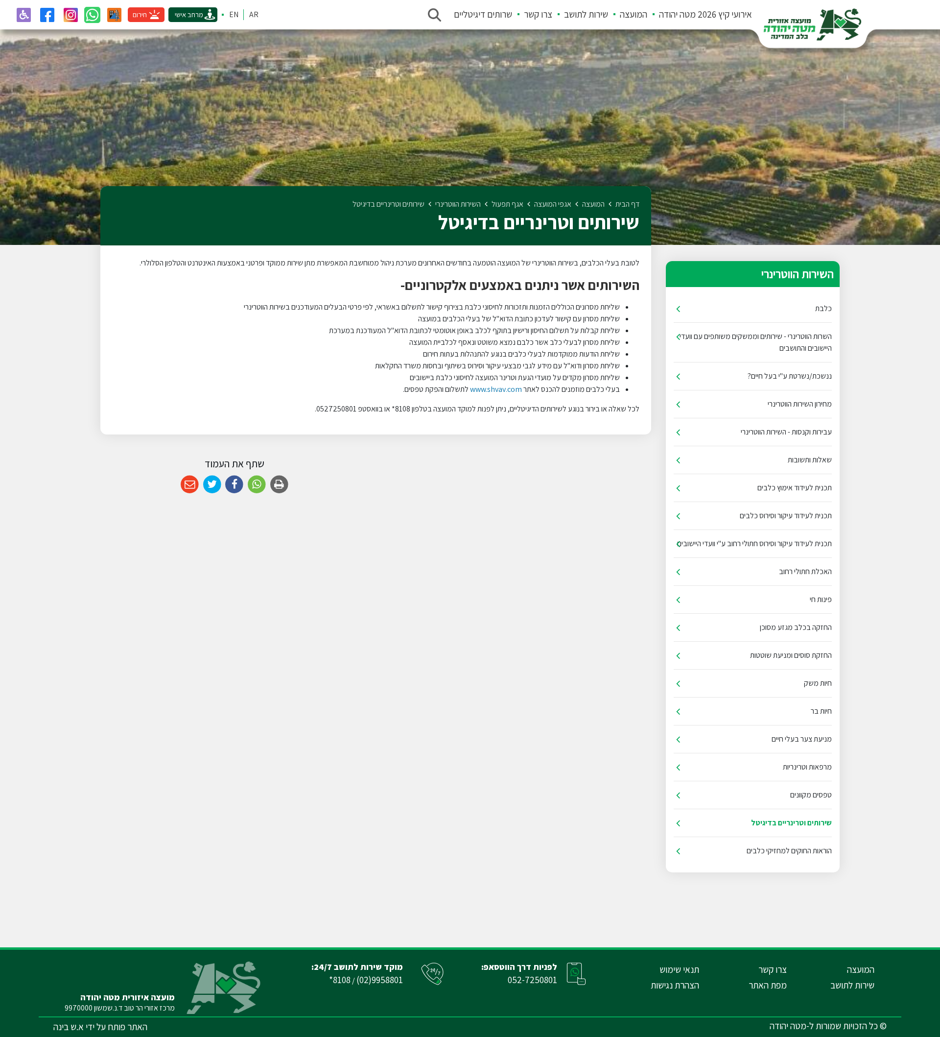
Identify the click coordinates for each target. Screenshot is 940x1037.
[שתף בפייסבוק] (234, 484)
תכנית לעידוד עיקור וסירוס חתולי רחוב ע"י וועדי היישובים (754, 543)
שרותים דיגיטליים (483, 14)
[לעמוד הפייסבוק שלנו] (47, 14)
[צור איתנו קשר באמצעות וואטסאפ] (92, 15)
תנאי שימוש (679, 969)
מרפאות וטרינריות (807, 767)
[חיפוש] (434, 14)
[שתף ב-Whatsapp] (256, 484)
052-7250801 (532, 979)
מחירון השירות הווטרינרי (800, 404)
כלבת (823, 308)
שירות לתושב (586, 14)
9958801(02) (379, 979)
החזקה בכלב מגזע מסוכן (796, 627)
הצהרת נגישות (675, 985)
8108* (340, 979)
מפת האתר (768, 985)
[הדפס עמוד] (279, 484)
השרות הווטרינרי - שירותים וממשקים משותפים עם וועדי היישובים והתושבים (756, 342)
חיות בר (821, 711)
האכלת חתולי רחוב (805, 571)
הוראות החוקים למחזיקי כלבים (789, 850)
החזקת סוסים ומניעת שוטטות (791, 655)
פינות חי (821, 599)
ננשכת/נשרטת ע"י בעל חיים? (790, 376)
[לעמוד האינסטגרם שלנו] (70, 14)
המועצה (633, 14)
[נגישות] (23, 14)
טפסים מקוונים (811, 795)
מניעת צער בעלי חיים (802, 739)
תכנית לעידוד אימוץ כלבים (794, 487)
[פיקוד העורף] (114, 14)
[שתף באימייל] (189, 484)
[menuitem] (699, 14)
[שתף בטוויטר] (212, 484)
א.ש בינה (68, 1026)
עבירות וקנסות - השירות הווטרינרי (786, 432)
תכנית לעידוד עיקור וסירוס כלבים (786, 515)
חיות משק (818, 683)
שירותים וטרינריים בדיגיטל (791, 823)
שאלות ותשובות (810, 460)
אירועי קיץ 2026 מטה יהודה (705, 14)
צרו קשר (538, 14)
